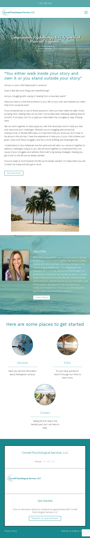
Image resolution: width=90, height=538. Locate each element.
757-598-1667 (48, 461)
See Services (14, 173)
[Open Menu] (86, 12)
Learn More (45, 48)
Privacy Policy (10, 531)
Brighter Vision (79, 531)
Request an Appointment (45, 518)
